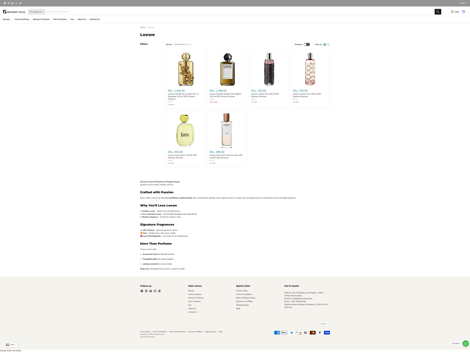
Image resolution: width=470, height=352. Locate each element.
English (462, 3)
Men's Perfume (60, 19)
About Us (82, 19)
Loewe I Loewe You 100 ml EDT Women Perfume (307, 95)
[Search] (438, 12)
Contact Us (95, 19)
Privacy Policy (242, 291)
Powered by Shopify (147, 337)
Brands (6, 19)
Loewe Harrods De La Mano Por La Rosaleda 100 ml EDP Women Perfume (183, 96)
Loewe (170, 102)
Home (143, 27)
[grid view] (324, 44)
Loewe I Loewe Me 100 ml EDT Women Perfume (265, 95)
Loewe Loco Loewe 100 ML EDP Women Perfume (182, 156)
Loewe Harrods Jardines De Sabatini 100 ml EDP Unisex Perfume (225, 95)
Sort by (169, 44)
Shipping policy (242, 305)
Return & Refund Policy (245, 298)
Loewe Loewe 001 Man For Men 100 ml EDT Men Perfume (226, 156)
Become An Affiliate (244, 301)
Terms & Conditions (244, 294)
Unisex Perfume (22, 19)
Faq (72, 19)
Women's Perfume (41, 19)
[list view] (328, 44)
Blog (238, 308)
